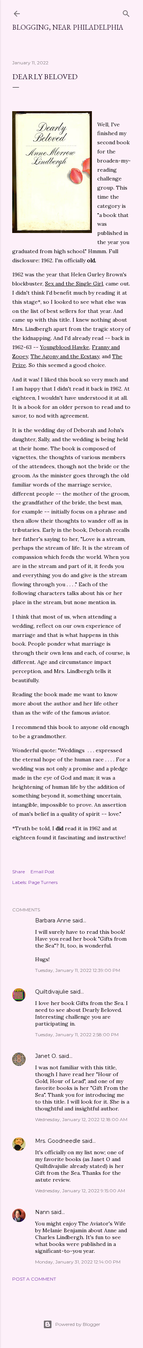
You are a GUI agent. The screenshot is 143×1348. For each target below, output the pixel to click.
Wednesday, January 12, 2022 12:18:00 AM (81, 1119)
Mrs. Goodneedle (57, 1140)
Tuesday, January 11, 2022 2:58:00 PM (77, 1034)
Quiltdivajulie (52, 991)
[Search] (126, 12)
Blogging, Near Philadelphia (67, 27)
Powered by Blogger (77, 1324)
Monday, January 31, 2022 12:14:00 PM (78, 1262)
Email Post (43, 871)
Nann (42, 1212)
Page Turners (43, 882)
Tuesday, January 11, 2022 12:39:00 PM (77, 970)
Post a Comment (34, 1279)
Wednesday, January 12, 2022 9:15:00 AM (80, 1190)
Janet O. (46, 1056)
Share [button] (18, 871)
